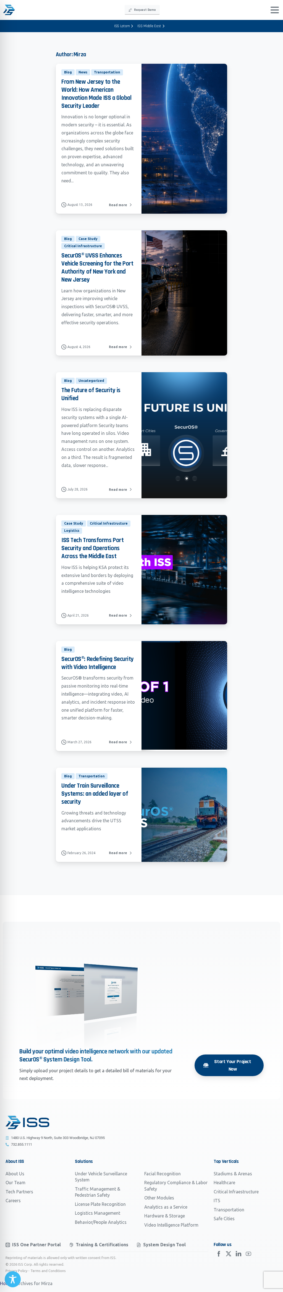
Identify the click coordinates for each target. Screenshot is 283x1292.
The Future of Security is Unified (90, 394)
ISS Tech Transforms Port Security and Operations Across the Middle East (92, 548)
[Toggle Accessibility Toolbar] (12, 1279)
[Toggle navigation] (274, 10)
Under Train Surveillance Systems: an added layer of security (94, 794)
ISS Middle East (149, 26)
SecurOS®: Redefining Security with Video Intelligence (97, 663)
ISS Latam (122, 26)
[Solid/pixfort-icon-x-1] (229, 1254)
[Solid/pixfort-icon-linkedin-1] (238, 1254)
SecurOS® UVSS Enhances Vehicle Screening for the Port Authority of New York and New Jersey (97, 268)
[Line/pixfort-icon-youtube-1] (248, 1254)
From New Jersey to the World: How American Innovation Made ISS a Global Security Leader (96, 94)
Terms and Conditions (48, 1271)
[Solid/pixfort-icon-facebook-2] (219, 1254)
